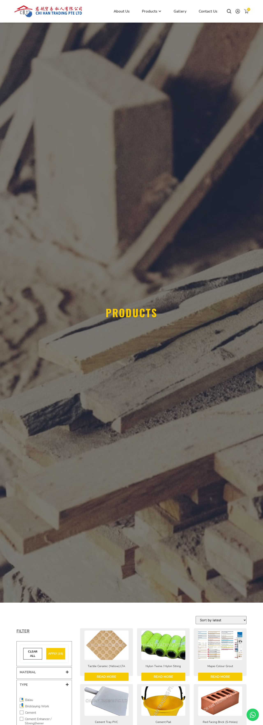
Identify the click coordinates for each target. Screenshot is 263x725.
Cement (30, 713)
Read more (106, 676)
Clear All (32, 654)
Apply (55, 654)
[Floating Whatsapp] (253, 715)
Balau (29, 700)
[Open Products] (159, 11)
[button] (229, 11)
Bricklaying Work (37, 706)
